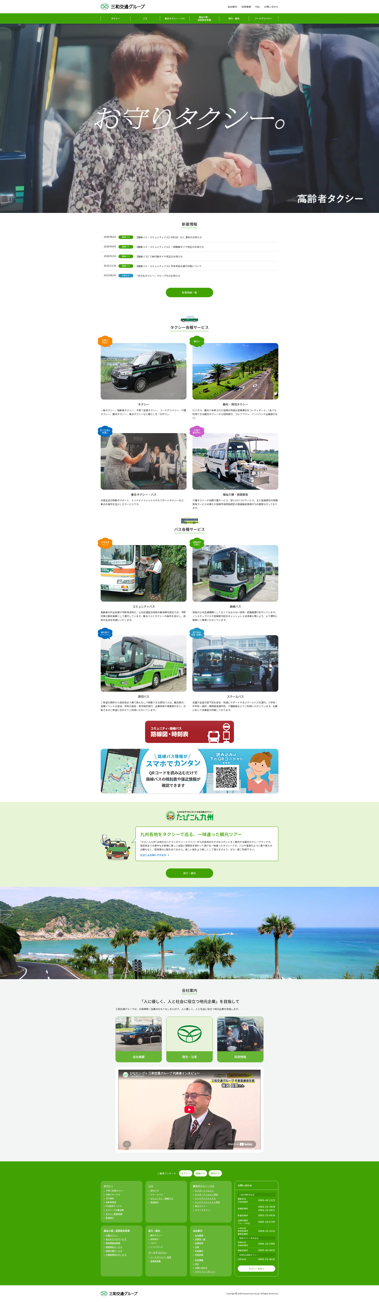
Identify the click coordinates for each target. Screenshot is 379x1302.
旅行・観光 (234, 18)
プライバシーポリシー (205, 1271)
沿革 (197, 1247)
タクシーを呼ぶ (256, 1268)
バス (145, 18)
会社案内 (232, 6)
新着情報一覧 (189, 292)
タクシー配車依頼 (114, 1213)
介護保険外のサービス (116, 1254)
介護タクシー (112, 1235)
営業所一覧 (200, 1239)
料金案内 (199, 1250)
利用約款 (199, 1254)
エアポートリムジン (204, 1190)
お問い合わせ (271, 6)
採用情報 (246, 6)
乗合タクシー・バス (175, 18)
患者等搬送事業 (113, 1243)
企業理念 (199, 1243)
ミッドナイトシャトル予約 (207, 1202)
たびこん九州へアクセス (153, 855)
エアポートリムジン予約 (206, 1194)
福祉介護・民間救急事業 (204, 19)
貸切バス (215, 1173)
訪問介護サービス (114, 1250)
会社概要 (199, 1235)
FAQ (257, 6)
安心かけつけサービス (116, 1239)
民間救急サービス (114, 1247)
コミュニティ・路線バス (161, 1198)
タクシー (115, 18)
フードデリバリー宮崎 (160, 1257)
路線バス (200, 1173)
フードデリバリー (263, 18)
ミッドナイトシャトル (205, 1198)
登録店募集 (155, 1261)
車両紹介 (110, 1217)
